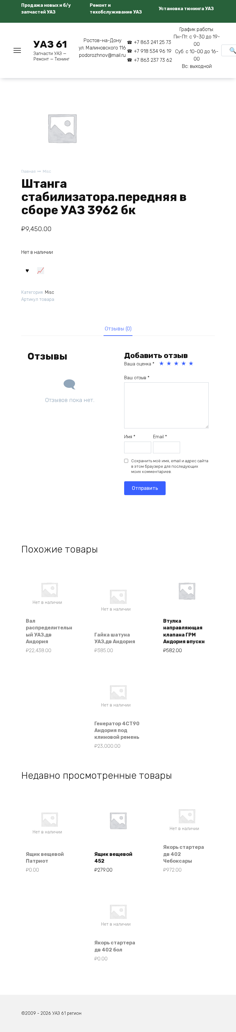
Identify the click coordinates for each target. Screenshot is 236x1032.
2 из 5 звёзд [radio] (169, 363)
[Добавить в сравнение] (40, 270)
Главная (28, 171)
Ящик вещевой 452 (113, 857)
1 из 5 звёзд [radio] (162, 363)
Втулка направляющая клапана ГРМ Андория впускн (184, 631)
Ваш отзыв (136, 377)
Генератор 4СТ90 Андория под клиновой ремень (117, 730)
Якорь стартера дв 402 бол (114, 946)
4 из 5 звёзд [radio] (184, 363)
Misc (47, 171)
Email (160, 436)
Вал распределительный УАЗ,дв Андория (49, 631)
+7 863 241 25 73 (152, 42)
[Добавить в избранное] (27, 270)
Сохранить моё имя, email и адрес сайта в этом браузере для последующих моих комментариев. (169, 466)
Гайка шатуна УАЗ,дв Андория (114, 638)
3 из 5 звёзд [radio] (177, 363)
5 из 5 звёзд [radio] (191, 363)
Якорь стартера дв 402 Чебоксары (183, 854)
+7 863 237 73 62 (153, 60)
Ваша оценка (139, 364)
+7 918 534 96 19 (152, 51)
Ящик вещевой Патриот (45, 857)
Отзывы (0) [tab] (118, 328)
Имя (129, 436)
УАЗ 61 (50, 44)
